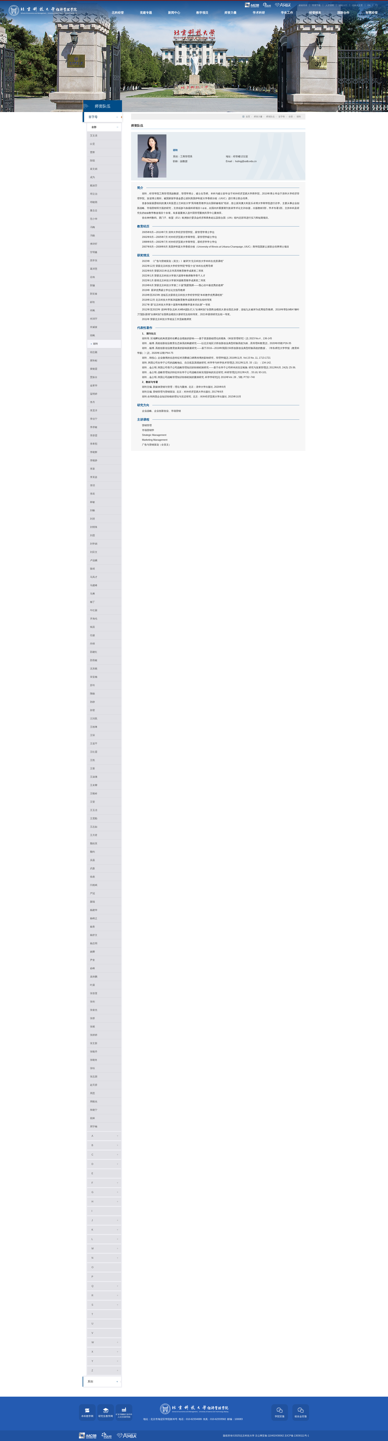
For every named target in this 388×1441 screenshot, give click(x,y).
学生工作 (287, 12)
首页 (248, 116)
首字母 (93, 117)
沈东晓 (93, 668)
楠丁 (92, 602)
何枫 (92, 310)
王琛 (92, 735)
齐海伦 (93, 618)
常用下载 (316, 5)
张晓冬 (93, 1060)
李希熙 (93, 443)
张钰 (92, 1068)
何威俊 (93, 327)
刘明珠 (93, 527)
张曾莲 (93, 993)
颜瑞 (92, 901)
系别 (90, 1381)
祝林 (92, 1118)
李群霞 (93, 435)
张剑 (92, 1001)
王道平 (93, 743)
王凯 (92, 760)
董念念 (93, 210)
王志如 (93, 826)
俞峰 (92, 968)
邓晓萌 (93, 202)
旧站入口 (343, 5)
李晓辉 (93, 452)
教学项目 (202, 12)
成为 (92, 177)
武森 (92, 868)
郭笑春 (93, 293)
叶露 (92, 985)
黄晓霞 (93, 369)
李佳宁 (93, 419)
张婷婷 (93, 1035)
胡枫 (92, 335)
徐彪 (92, 876)
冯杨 (92, 235)
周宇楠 (93, 1126)
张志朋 (93, 1076)
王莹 (92, 802)
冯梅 (92, 227)
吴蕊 (92, 860)
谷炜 (92, 277)
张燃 (92, 1026)
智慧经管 (372, 12)
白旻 (92, 144)
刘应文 (93, 552)
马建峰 (93, 585)
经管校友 (315, 12)
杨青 (92, 926)
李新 (92, 468)
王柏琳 (93, 727)
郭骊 (92, 285)
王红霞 (93, 752)
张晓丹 (93, 1051)
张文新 (93, 1043)
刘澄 (92, 518)
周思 (92, 1093)
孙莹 (92, 710)
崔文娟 (93, 169)
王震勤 (93, 818)
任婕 (92, 635)
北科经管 (118, 12)
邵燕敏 (93, 660)
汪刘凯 (93, 718)
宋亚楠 (93, 677)
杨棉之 (93, 918)
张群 (92, 1018)
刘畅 (92, 510)
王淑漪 (93, 777)
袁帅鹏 (93, 976)
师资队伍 (270, 116)
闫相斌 (93, 885)
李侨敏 (93, 427)
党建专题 (146, 12)
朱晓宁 (93, 1110)
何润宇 (93, 318)
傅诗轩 (93, 244)
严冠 (92, 893)
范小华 (93, 219)
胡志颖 (93, 352)
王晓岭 (93, 793)
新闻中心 (174, 12)
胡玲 (95, 343)
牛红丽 (93, 610)
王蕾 (92, 768)
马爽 (92, 593)
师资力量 (230, 12)
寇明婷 (93, 394)
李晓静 (93, 460)
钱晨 (92, 627)
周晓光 (93, 1101)
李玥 (92, 485)
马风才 (93, 577)
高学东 (93, 260)
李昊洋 (93, 410)
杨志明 (93, 943)
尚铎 (92, 643)
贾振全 (93, 377)
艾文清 (93, 135)
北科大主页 (357, 5)
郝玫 (92, 302)
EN (369, 5)
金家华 (93, 385)
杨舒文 (93, 935)
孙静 (92, 702)
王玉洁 (93, 810)
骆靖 (92, 568)
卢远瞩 (93, 560)
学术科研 (259, 12)
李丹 (92, 402)
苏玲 (92, 685)
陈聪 (92, 160)
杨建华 (93, 910)
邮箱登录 (303, 5)
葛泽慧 (93, 268)
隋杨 (92, 693)
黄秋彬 (93, 360)
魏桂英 (93, 843)
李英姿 (93, 477)
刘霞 (92, 535)
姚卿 (92, 951)
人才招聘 (329, 5)
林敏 (92, 502)
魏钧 (92, 851)
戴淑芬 (93, 185)
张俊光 (93, 1010)
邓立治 (93, 194)
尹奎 (92, 960)
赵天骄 (93, 1085)
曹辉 (92, 152)
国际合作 (343, 12)
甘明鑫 (93, 252)
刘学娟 (93, 543)
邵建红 (93, 652)
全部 (94, 127)
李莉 (92, 493)
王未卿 (93, 785)
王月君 (93, 835)
